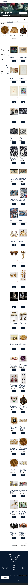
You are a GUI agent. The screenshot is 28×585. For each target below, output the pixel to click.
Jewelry (1, 55)
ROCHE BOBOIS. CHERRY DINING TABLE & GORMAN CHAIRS (23, 533)
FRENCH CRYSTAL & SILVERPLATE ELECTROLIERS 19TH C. (14, 241)
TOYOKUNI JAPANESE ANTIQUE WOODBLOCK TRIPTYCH (14, 179)
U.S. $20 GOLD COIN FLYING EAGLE (3, 35)
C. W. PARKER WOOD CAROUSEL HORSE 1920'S (13, 512)
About (22, 565)
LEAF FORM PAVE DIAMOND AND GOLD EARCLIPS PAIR (22, 428)
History (23, 567)
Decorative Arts (2, 50)
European (5, 71)
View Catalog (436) (10, 21)
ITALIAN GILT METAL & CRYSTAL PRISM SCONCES (22, 283)
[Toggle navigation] (26, 1)
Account (14, 569)
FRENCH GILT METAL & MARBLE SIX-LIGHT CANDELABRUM (23, 262)
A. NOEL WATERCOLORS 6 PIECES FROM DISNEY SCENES (14, 78)
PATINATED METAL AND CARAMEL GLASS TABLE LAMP (14, 324)
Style (1, 73)
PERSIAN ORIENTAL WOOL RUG (14, 35)
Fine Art (1, 49)
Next (25, 545)
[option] (5, 31)
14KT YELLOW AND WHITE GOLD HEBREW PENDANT (23, 35)
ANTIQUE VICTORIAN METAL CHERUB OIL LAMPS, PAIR (22, 324)
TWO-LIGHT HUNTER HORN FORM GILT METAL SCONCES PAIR (14, 283)
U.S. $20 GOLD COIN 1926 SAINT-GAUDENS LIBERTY (23, 449)
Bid (5, 565)
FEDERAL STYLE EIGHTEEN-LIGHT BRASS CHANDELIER (23, 241)
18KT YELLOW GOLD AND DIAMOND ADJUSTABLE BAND (14, 345)
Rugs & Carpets (3, 54)
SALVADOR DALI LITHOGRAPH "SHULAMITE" (21, 78)
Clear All (8, 41)
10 (23, 545)
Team (23, 568)
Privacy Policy (25, 577)
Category (2, 48)
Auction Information (18, 21)
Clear (7, 67)
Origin (1, 67)
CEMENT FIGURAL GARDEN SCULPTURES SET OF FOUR (23, 512)
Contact (14, 567)
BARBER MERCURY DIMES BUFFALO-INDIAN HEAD (23, 470)
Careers (23, 569)
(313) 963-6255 (14, 561)
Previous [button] (2, 32)
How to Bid (5, 569)
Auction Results (5, 568)
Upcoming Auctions (5, 567)
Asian (5, 70)
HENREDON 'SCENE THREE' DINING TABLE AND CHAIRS (13, 533)
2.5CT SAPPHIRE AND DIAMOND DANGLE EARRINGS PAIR (22, 386)
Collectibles (2, 59)
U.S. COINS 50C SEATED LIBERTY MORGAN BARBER (14, 491)
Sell (14, 565)
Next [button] (26, 32)
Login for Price (14, 61)
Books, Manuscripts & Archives (4, 60)
